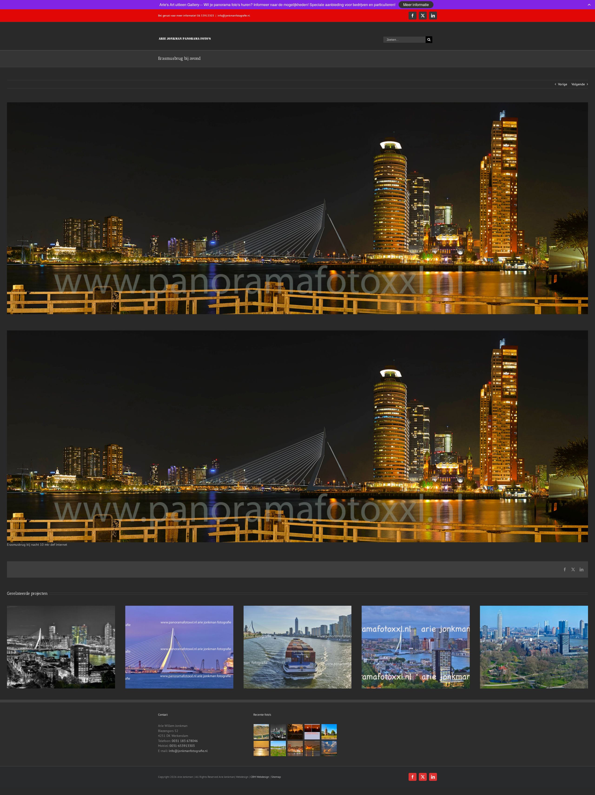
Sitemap (276, 776)
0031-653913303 (182, 746)
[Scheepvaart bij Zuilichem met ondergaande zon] (261, 748)
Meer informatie (416, 4)
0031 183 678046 (185, 741)
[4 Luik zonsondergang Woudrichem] (312, 731)
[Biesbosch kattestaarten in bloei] (278, 748)
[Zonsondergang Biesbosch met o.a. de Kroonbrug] (295, 731)
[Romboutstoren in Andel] (329, 731)
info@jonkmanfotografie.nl (234, 15)
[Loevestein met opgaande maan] (312, 748)
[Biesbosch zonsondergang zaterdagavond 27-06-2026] (329, 748)
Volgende (578, 84)
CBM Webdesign (260, 776)
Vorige (562, 84)
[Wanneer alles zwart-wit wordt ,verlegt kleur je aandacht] (278, 731)
